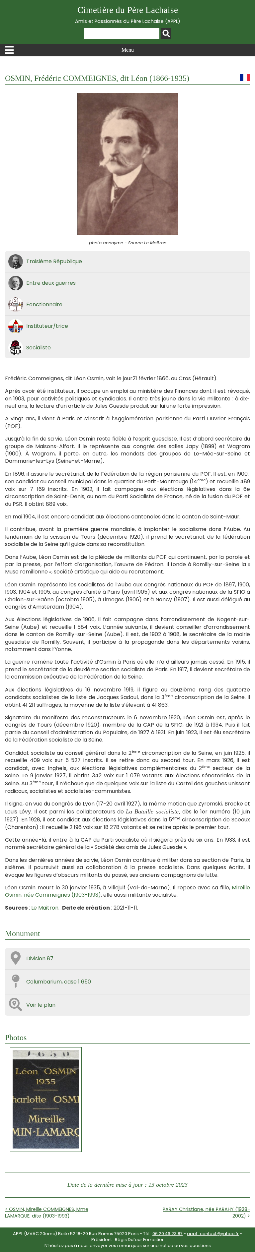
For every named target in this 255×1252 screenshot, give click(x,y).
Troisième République (54, 261)
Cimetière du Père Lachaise (127, 15)
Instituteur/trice (47, 326)
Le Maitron (44, 908)
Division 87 (39, 958)
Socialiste (38, 347)
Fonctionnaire (44, 304)
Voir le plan (40, 1005)
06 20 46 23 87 (167, 1233)
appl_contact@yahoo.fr (213, 1233)
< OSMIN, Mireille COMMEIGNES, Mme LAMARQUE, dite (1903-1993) (46, 1212)
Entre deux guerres (51, 283)
